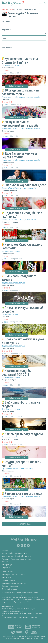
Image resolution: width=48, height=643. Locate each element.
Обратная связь (8, 572)
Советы (10, 9)
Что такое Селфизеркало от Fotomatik (23, 246)
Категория (6, 21)
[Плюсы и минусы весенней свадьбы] (24, 329)
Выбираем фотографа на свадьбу (21, 404)
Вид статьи (6, 30)
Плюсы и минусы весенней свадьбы (22, 309)
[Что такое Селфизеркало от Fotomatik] (24, 266)
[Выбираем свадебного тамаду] (24, 297)
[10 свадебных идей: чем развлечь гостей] (24, 112)
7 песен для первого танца (23, 493)
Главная (4, 9)
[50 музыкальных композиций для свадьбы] (24, 143)
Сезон (4, 38)
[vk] (18, 545)
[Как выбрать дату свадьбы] (24, 452)
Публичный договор (9, 589)
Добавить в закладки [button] (17, 86)
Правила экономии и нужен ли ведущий (23, 341)
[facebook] (25, 545)
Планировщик (7, 565)
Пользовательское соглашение (14, 583)
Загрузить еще (24, 524)
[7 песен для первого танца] (24, 511)
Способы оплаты (8, 580)
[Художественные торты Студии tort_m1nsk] (24, 80)
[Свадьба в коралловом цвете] (24, 203)
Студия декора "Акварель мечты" (21, 463)
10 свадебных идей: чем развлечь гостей (21, 92)
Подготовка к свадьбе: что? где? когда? (23, 215)
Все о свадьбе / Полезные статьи (14, 553)
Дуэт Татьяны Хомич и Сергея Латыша (19, 155)
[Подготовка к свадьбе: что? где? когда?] (24, 234)
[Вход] (44, 3)
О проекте (6, 568)
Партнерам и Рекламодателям (13, 574)
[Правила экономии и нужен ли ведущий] (24, 361)
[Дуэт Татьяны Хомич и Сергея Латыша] (24, 175)
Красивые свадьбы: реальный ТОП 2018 (17, 372)
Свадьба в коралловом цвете (25, 185)
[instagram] (22, 545)
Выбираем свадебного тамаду (19, 278)
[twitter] (28, 545)
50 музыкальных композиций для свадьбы (20, 124)
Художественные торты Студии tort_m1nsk (20, 60)
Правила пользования (10, 586)
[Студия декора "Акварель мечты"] (24, 483)
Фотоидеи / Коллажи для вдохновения (16, 559)
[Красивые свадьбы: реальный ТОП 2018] (24, 392)
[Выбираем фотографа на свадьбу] (24, 424)
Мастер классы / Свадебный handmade (16, 556)
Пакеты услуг (7, 577)
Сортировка (7, 47)
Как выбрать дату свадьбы (24, 434)
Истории (5, 562)
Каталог (5, 550)
